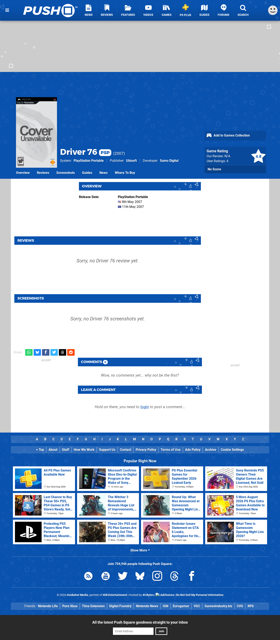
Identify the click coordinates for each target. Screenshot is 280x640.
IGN (165, 606)
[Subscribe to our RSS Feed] (88, 577)
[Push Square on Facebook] (191, 577)
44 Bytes (148, 595)
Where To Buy (125, 173)
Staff (65, 450)
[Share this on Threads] (62, 352)
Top (41, 450)
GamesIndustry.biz (218, 606)
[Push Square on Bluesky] (140, 577)
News (103, 173)
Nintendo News (147, 606)
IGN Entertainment (115, 595)
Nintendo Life (48, 606)
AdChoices (167, 595)
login (144, 406)
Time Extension (93, 606)
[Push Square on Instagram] (157, 577)
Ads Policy (192, 450)
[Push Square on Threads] (174, 577)
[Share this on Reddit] (71, 352)
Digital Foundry (120, 606)
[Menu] (7, 10)
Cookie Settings (232, 450)
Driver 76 (85, 152)
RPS (251, 606)
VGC (197, 606)
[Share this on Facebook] (45, 352)
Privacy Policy (146, 450)
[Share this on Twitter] (54, 352)
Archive (210, 450)
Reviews (43, 173)
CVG (240, 606)
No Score (214, 169)
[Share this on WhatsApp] (29, 352)
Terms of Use (171, 450)
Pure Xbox (69, 606)
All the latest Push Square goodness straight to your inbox (140, 622)
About (53, 450)
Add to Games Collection (231, 135)
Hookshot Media (77, 595)
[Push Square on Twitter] (122, 577)
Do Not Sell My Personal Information (199, 595)
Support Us (107, 450)
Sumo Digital (169, 161)
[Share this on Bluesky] (37, 352)
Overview (23, 173)
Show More (139, 550)
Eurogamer (181, 606)
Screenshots (65, 173)
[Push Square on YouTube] (105, 577)
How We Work (84, 450)
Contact (125, 450)
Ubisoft (131, 161)
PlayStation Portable (89, 161)
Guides (87, 173)
